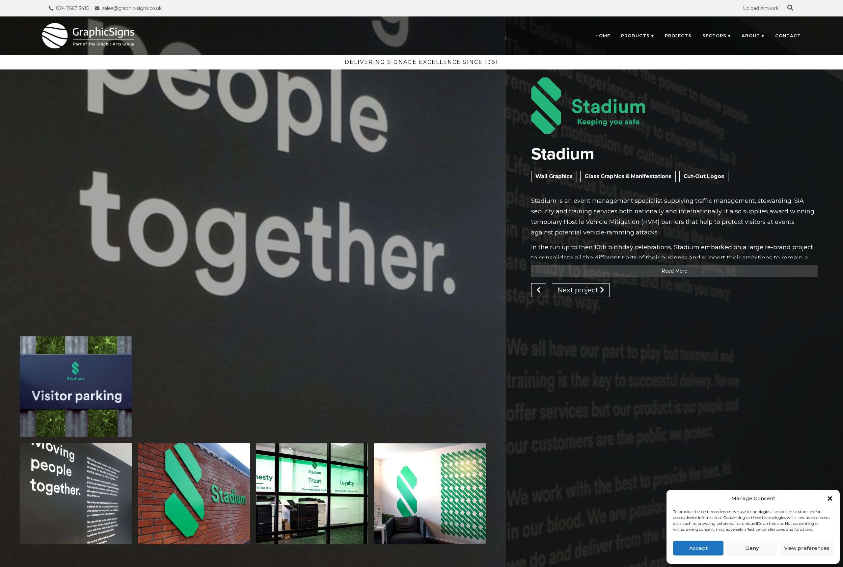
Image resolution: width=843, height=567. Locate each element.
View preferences (806, 548)
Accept (698, 548)
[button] (830, 498)
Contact (788, 35)
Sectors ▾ (716, 35)
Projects (678, 35)
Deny (752, 548)
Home (602, 35)
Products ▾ (637, 35)
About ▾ (753, 35)
